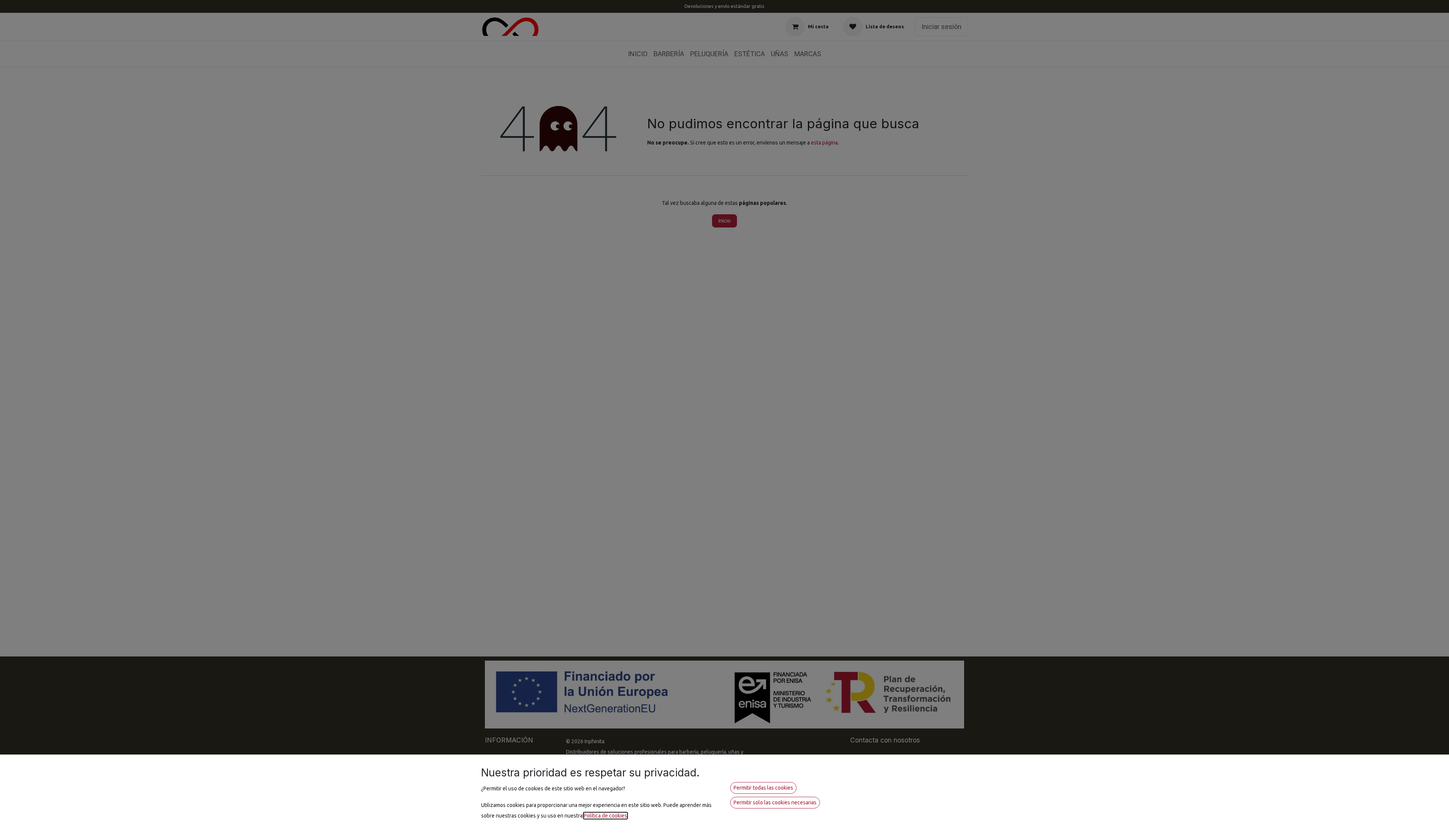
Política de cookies (605, 816)
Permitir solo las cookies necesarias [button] (775, 802)
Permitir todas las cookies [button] (763, 788)
